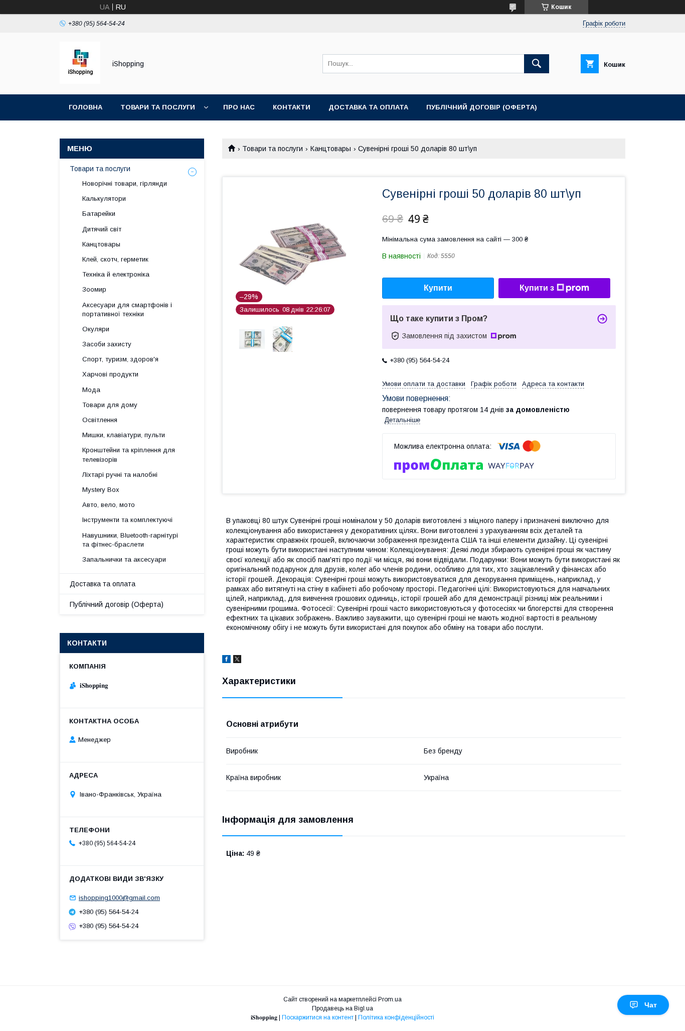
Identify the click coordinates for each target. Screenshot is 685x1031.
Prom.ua (390, 999)
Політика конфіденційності (396, 1017)
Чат (650, 1005)
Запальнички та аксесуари (124, 559)
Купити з (537, 288)
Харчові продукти (110, 374)
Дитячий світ (101, 229)
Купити (438, 288)
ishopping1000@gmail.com (119, 897)
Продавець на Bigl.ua (342, 1008)
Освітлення (99, 420)
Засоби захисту (106, 344)
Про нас (239, 107)
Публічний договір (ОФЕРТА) (481, 107)
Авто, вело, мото (108, 504)
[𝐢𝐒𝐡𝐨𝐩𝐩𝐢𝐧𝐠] (80, 81)
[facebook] (226, 661)
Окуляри (95, 329)
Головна (85, 107)
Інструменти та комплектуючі (127, 520)
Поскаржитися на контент (318, 1017)
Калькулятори (104, 198)
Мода (91, 390)
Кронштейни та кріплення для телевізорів (128, 454)
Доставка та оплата (368, 107)
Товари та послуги (157, 107)
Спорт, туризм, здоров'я (120, 359)
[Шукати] (536, 63)
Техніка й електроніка (115, 274)
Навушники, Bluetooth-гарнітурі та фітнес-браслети (130, 540)
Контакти (291, 107)
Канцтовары (330, 149)
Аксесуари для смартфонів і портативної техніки (127, 309)
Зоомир (94, 289)
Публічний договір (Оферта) (116, 604)
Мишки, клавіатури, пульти (123, 435)
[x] (237, 661)
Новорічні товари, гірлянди (124, 183)
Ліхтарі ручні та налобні (119, 474)
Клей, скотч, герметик (115, 259)
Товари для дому (109, 405)
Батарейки (98, 213)
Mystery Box (100, 489)
